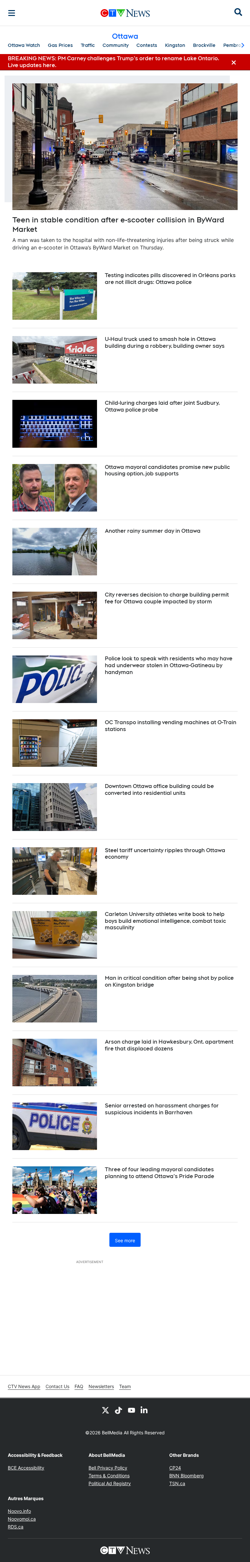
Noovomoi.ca (22, 1519)
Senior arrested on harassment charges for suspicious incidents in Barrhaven (162, 1109)
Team (125, 1386)
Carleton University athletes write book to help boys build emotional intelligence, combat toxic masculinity (165, 921)
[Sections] (11, 13)
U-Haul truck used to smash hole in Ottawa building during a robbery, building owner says (165, 342)
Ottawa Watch (24, 45)
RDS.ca (15, 1526)
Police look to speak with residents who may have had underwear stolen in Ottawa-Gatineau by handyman (168, 665)
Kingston (175, 45)
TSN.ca (177, 1483)
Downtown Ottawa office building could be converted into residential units (159, 789)
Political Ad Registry (110, 1483)
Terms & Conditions (109, 1475)
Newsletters (101, 1386)
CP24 (175, 1468)
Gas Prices (60, 45)
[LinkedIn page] (144, 1410)
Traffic (88, 45)
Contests (146, 45)
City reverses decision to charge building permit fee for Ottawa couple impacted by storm (167, 598)
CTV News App (24, 1386)
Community (116, 45)
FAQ (79, 1386)
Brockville (204, 45)
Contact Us (57, 1386)
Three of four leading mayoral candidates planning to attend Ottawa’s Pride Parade (159, 1172)
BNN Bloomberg (186, 1475)
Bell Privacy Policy (108, 1468)
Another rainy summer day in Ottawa (153, 531)
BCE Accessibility (26, 1468)
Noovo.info (19, 1511)
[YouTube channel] (131, 1410)
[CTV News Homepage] (125, 13)
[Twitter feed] (105, 1410)
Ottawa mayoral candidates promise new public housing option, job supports (167, 470)
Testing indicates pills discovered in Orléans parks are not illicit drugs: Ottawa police (170, 278)
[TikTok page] (118, 1410)
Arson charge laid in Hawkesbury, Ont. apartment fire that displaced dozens (169, 1045)
